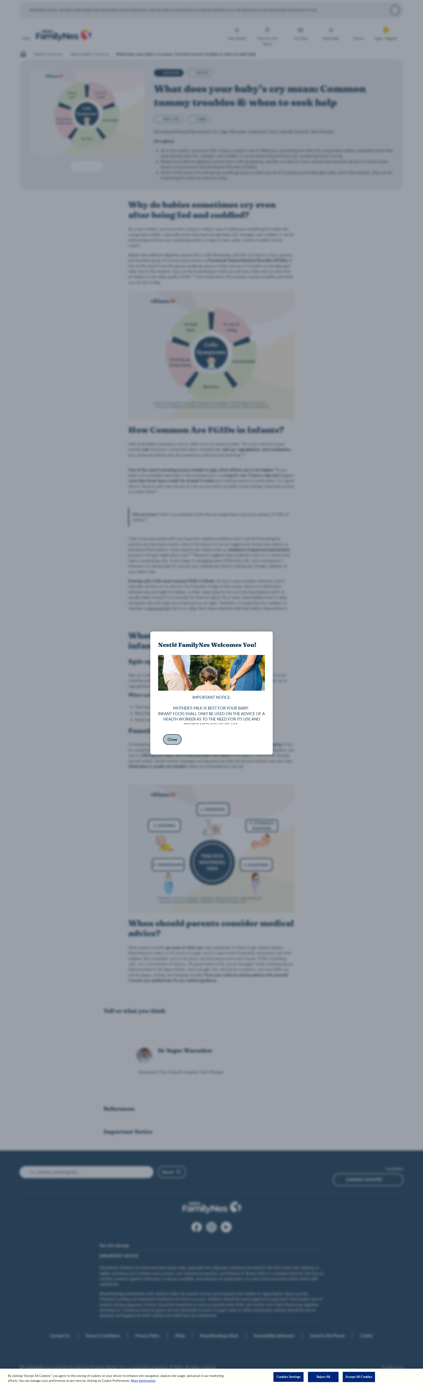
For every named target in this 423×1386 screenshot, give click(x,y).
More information (143, 1380)
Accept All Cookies (358, 1377)
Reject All (323, 1377)
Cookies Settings (289, 1377)
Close (172, 739)
